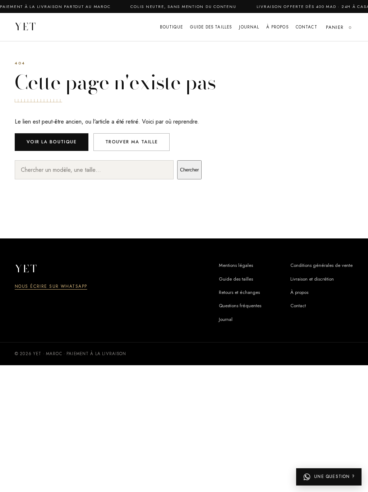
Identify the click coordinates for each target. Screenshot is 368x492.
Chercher (189, 170)
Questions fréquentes (240, 305)
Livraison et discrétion (312, 279)
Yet (26, 27)
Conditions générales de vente (321, 265)
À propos (277, 27)
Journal (249, 27)
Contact (306, 27)
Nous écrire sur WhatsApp (51, 286)
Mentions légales (236, 265)
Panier (338, 27)
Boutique (171, 27)
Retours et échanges (239, 292)
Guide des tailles (211, 27)
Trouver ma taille (131, 142)
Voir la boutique (52, 142)
